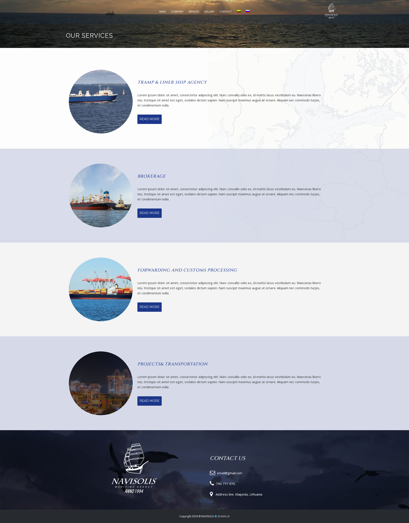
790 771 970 (225, 483)
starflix (223, 516)
